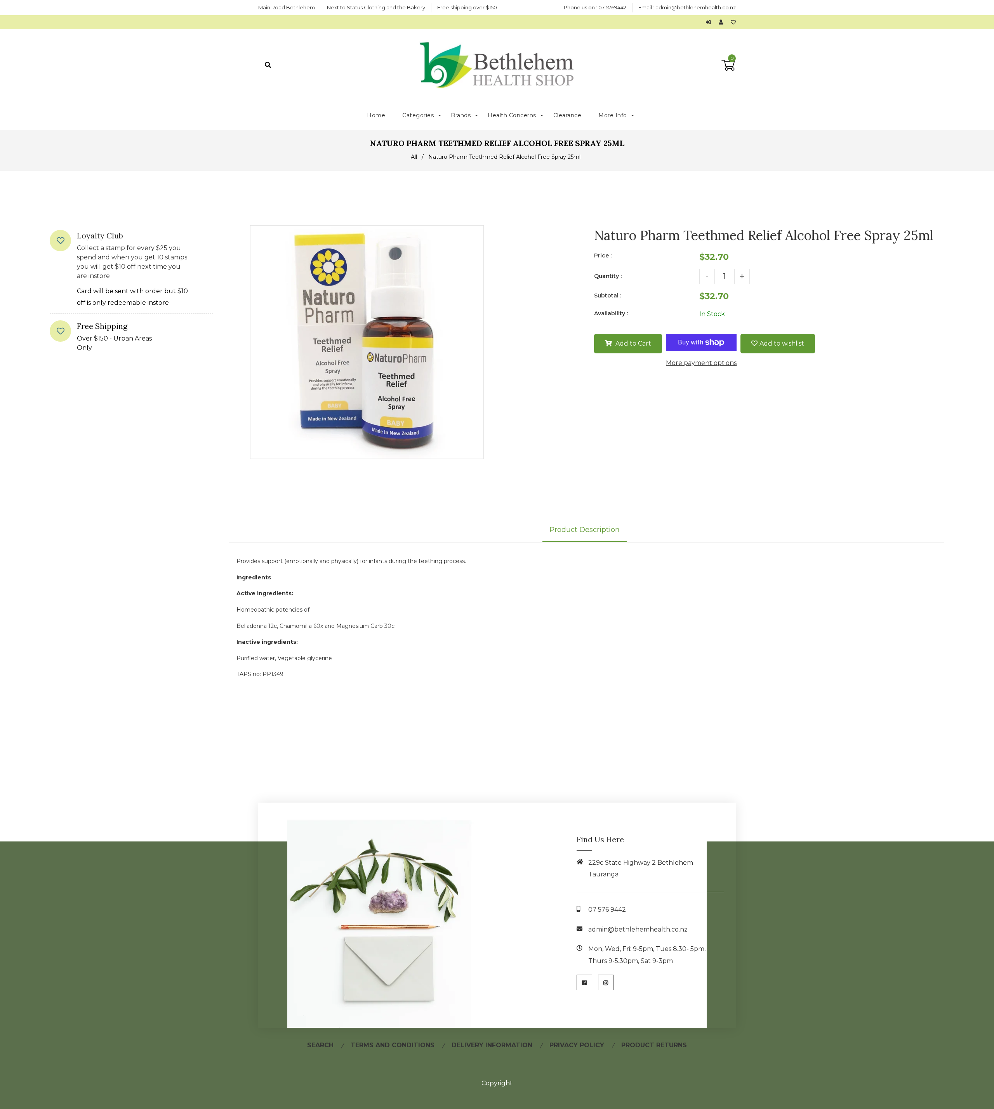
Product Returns (654, 1045)
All (414, 156)
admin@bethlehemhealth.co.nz (695, 7)
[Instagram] (605, 982)
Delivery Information (492, 1045)
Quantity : (608, 276)
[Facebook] (584, 982)
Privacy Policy (576, 1045)
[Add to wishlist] (733, 22)
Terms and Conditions (392, 1045)
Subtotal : (607, 295)
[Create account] (723, 22)
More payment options (701, 363)
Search (320, 1045)
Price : (603, 255)
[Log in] (710, 22)
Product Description (584, 529)
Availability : (611, 313)
